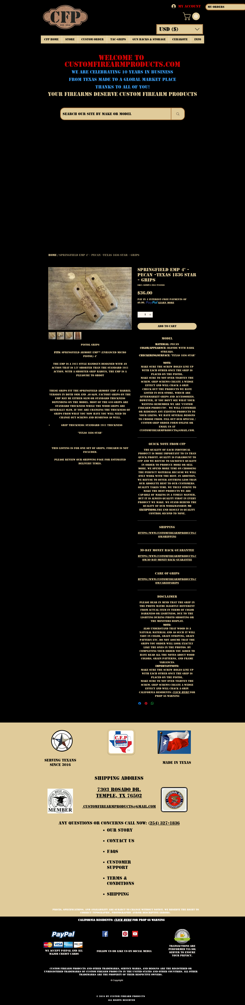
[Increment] (150, 314)
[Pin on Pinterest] (146, 703)
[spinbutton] (145, 314)
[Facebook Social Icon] (105, 934)
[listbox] (179, 29)
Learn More (166, 302)
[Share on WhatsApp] (152, 703)
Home (52, 255)
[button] (192, 16)
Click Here (181, 692)
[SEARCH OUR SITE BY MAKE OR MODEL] (177, 114)
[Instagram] (115, 934)
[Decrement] (140, 314)
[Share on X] (159, 703)
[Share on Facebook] (140, 703)
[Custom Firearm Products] (125, 934)
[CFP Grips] (135, 934)
